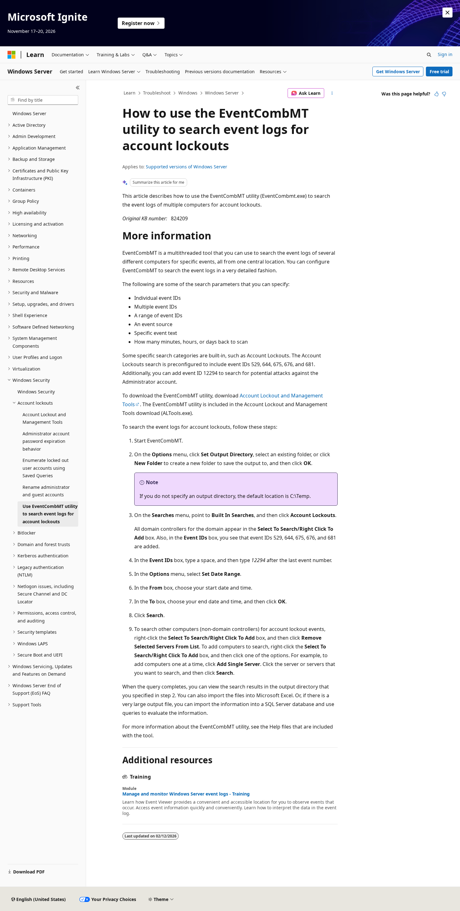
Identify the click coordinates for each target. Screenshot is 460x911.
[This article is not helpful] (444, 94)
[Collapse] (77, 88)
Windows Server (222, 93)
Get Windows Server (398, 71)
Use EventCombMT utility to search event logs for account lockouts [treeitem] (50, 514)
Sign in (445, 54)
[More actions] (332, 93)
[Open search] (429, 54)
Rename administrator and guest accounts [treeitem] (46, 491)
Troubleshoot (157, 93)
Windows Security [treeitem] (36, 392)
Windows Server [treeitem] (29, 113)
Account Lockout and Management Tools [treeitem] (44, 418)
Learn (129, 93)
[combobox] (43, 100)
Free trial (439, 71)
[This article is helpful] (436, 94)
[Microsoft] (12, 55)
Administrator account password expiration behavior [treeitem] (46, 441)
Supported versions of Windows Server (186, 167)
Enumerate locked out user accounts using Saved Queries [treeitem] (46, 468)
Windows (187, 93)
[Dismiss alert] (447, 13)
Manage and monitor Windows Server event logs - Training (186, 794)
